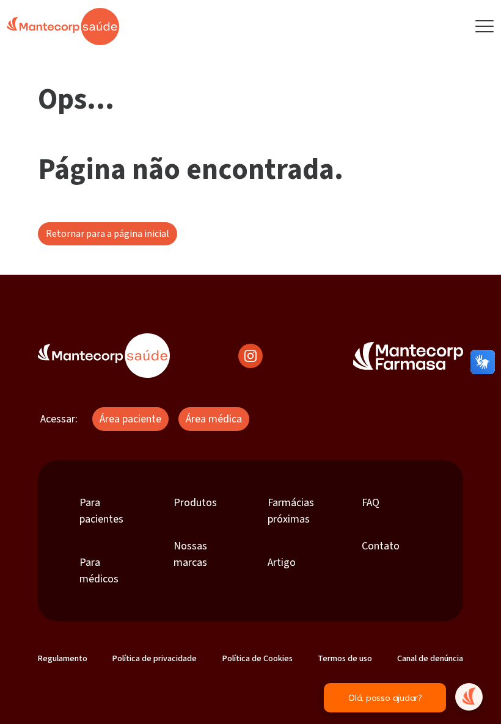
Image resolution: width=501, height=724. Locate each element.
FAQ (370, 502)
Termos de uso (345, 659)
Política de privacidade (154, 659)
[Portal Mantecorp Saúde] (104, 355)
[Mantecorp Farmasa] (408, 355)
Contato (381, 546)
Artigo (282, 562)
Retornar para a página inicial (107, 234)
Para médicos (99, 571)
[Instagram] (250, 355)
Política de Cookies (257, 659)
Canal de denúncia (430, 659)
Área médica (214, 419)
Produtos (195, 502)
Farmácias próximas (291, 511)
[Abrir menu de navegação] (484, 27)
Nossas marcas (190, 554)
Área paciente (130, 419)
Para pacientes (101, 511)
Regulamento (62, 659)
